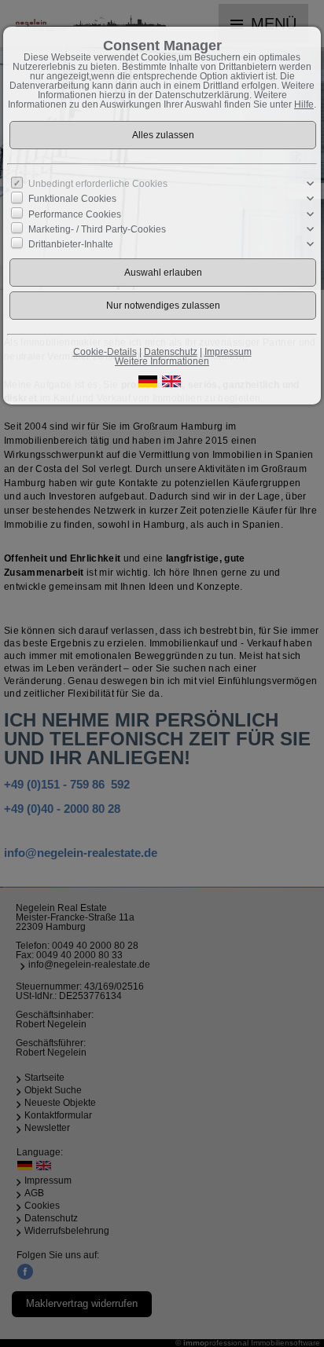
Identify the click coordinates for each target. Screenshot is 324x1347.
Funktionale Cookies (72, 198)
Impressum (228, 351)
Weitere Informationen (162, 361)
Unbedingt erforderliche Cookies (98, 183)
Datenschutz (170, 351)
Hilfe (304, 104)
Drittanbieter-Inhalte (70, 244)
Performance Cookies (74, 213)
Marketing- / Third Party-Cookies (97, 229)
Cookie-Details (105, 351)
